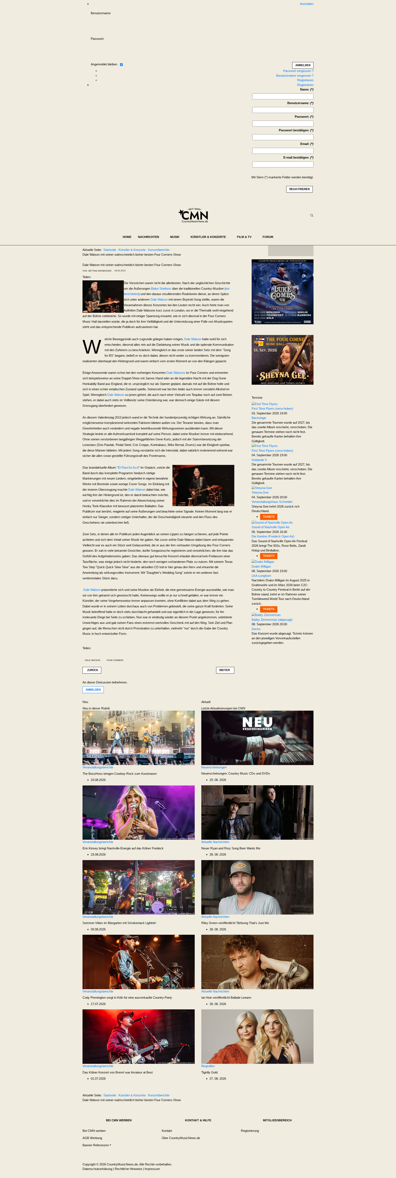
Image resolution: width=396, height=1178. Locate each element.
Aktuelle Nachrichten (215, 842)
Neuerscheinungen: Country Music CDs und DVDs (235, 773)
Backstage (259, 418)
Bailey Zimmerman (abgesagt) (272, 619)
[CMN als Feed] (307, 250)
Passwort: (302, 116)
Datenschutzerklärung (97, 1169)
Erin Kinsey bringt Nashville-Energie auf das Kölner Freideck (123, 848)
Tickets (269, 516)
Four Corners (115, 660)
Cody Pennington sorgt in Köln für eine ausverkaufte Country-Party (127, 997)
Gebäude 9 (259, 460)
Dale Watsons (175, 372)
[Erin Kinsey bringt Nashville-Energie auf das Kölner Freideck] (138, 812)
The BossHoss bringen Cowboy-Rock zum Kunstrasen (119, 773)
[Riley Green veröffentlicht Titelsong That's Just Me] (257, 887)
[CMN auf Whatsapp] (293, 1096)
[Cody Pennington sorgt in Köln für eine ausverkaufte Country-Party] (138, 961)
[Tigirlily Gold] (257, 1036)
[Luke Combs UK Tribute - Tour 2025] (283, 293)
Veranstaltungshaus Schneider (272, 501)
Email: (304, 144)
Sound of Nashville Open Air (270, 527)
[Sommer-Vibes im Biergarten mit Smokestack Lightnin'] (138, 887)
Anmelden (93, 689)
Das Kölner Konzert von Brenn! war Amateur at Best (117, 1072)
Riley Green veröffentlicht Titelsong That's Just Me (235, 923)
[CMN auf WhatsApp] (291, 250)
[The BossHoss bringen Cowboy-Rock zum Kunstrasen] (138, 737)
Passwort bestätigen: (294, 130)
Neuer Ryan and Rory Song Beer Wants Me (230, 848)
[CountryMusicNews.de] (195, 215)
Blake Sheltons (161, 288)
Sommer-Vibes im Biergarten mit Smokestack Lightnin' (119, 923)
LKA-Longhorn (261, 575)
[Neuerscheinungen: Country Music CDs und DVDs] (257, 737)
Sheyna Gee (260, 492)
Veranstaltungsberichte (97, 767)
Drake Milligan (261, 566)
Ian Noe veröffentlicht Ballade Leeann (226, 997)
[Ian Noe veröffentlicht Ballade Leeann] (257, 961)
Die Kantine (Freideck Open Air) (273, 536)
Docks (256, 629)
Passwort (97, 38)
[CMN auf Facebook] (274, 250)
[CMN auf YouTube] (299, 250)
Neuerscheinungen (214, 767)
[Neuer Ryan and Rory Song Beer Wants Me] (257, 812)
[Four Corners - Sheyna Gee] (283, 359)
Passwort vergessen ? (298, 71)
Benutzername (101, 13)
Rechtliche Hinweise (128, 1169)
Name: (304, 89)
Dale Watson (159, 299)
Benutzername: (298, 103)
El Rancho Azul (128, 467)
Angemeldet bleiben (104, 64)
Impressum (152, 1169)
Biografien (208, 1066)
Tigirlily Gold (209, 1072)
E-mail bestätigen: (296, 157)
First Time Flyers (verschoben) (272, 408)
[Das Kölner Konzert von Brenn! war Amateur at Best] (138, 1036)
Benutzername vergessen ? (295, 75)
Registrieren (305, 80)
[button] (151, 237)
